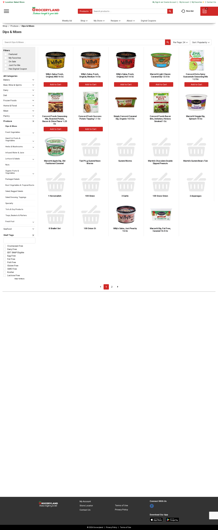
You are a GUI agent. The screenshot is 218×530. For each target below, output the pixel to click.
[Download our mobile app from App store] (156, 519)
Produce (14, 26)
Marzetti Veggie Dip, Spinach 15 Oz (195, 117)
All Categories (10, 76)
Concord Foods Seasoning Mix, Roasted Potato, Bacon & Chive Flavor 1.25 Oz (54, 120)
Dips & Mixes (28, 26)
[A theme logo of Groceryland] (45, 11)
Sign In (157, 2)
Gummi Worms (125, 161)
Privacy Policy (121, 509)
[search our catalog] (170, 11)
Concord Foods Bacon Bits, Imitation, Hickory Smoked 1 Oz (160, 119)
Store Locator (86, 505)
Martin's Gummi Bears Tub (195, 161)
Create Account (170, 2)
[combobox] (85, 11)
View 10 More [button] (19, 279)
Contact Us (211, 2)
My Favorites (197, 2)
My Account (184, 2)
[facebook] (152, 506)
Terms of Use (121, 505)
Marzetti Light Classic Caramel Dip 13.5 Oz (160, 75)
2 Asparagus (195, 196)
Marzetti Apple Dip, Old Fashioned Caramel (54, 162)
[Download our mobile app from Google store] (172, 519)
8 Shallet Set (55, 228)
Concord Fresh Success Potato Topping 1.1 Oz (89, 117)
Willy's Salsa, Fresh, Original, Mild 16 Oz (55, 75)
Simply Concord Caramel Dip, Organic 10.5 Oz (125, 117)
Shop (5, 26)
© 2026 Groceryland (95, 527)
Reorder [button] (190, 11)
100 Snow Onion (160, 196)
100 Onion (90, 196)
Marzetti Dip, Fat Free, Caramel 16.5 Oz (160, 229)
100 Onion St (90, 228)
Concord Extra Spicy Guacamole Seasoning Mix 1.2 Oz (195, 76)
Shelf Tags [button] (8, 235)
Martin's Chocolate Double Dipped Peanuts (160, 162)
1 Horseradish (54, 196)
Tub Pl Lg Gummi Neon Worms (89, 162)
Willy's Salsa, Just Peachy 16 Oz (125, 229)
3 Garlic (125, 196)
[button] (32, 80)
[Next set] (117, 287)
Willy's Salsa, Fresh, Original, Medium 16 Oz (90, 75)
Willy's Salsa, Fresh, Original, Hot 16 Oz (125, 75)
